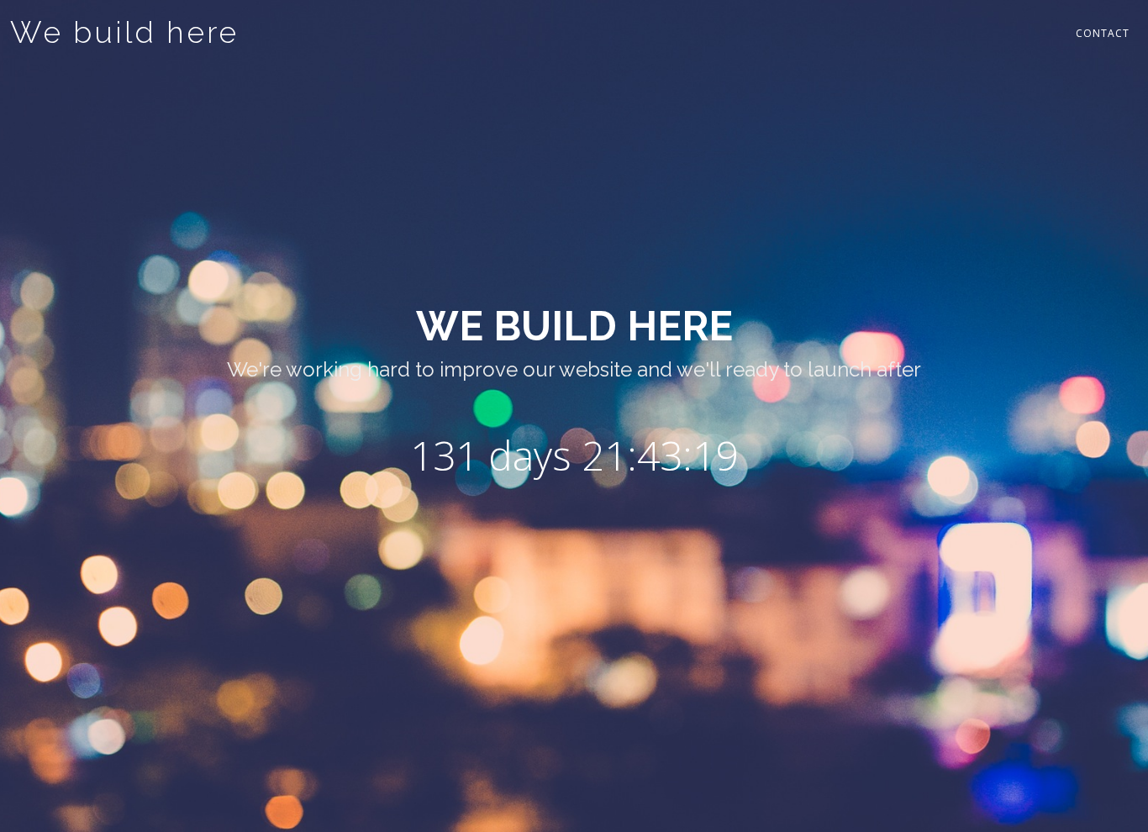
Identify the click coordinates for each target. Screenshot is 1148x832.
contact (1103, 33)
